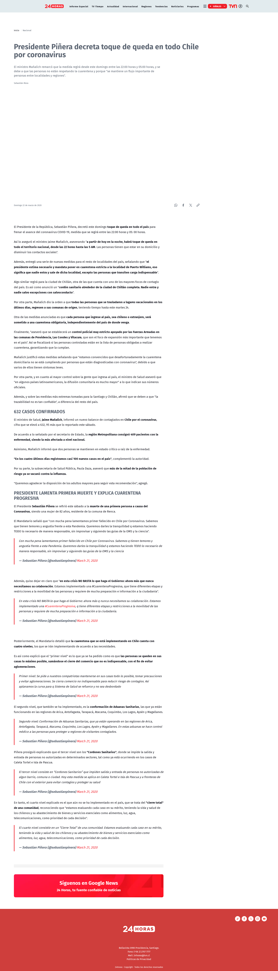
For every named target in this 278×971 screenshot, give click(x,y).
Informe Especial (79, 6)
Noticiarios (177, 6)
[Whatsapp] (176, 205)
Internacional (130, 6)
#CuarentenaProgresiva (60, 606)
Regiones (146, 6)
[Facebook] (183, 205)
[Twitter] (191, 205)
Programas (193, 6)
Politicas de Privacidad (139, 959)
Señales (217, 6)
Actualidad (113, 6)
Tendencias (161, 6)
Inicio (16, 30)
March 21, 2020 (87, 560)
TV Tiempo (98, 6)
